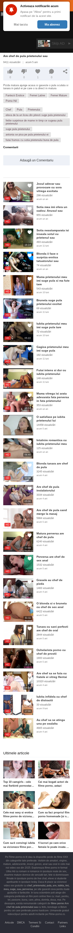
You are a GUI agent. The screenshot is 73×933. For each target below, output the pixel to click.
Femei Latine (37, 95)
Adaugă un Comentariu (36, 160)
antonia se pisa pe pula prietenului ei (27, 134)
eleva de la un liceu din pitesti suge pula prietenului (35, 115)
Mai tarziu (21, 24)
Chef (8, 109)
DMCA (21, 922)
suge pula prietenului (18, 129)
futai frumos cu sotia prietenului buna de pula (32, 140)
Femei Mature (59, 95)
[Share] (65, 71)
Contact (49, 922)
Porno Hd (11, 100)
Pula (19, 109)
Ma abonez (52, 24)
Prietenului (34, 109)
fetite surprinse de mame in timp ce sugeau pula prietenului (34, 122)
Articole (9, 922)
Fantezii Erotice (15, 95)
